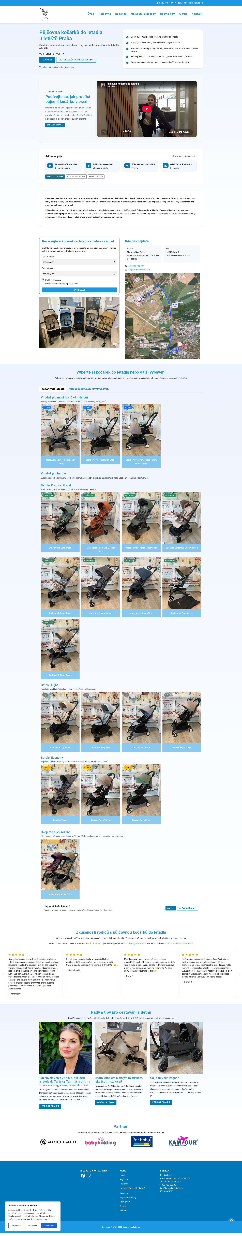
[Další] (239, 974)
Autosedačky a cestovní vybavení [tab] (89, 388)
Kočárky (47, 59)
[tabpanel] (121, 657)
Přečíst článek (50, 1106)
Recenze (121, 13)
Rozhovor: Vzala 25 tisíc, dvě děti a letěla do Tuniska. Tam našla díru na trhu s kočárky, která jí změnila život (64, 1081)
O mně (183, 13)
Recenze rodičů (96, 177)
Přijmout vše (49, 1226)
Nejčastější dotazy (143, 13)
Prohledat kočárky (53, 280)
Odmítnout (32, 1226)
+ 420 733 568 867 (167, 3)
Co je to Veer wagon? (164, 1078)
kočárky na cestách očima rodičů (179, 943)
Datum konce (47, 268)
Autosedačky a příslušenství (76, 59)
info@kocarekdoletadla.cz (191, 3)
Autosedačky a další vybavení (133, 1188)
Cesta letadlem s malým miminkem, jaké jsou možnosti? (119, 1079)
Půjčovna (105, 13)
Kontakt (197, 13)
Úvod (90, 13)
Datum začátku (48, 256)
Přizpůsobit (16, 1226)
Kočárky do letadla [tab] (52, 388)
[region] (32, 1216)
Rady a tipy (167, 13)
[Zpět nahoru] (231, 1221)
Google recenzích (138, 943)
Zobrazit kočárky (55, 125)
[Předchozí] (3, 974)
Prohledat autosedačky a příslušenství (61, 284)
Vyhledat (79, 290)
